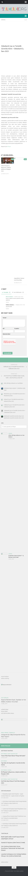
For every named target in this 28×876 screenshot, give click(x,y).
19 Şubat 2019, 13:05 (20, 304)
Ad (4, 328)
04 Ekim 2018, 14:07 (18, 296)
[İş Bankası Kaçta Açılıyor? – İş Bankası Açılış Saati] (4, 612)
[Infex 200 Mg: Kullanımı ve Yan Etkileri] (4, 492)
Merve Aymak (9, 296)
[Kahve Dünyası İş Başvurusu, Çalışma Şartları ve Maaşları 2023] (7, 160)
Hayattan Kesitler (12, 753)
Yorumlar (7, 292)
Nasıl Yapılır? (4, 732)
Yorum (5, 317)
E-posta (16, 328)
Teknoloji (12, 732)
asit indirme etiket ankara (7, 713)
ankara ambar (4, 862)
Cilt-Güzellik (4, 697)
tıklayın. (9, 146)
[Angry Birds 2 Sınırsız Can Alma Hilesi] (20, 216)
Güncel (3, 19)
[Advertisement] (14, 34)
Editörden (4, 753)
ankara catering (5, 678)
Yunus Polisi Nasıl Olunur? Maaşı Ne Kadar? (13, 755)
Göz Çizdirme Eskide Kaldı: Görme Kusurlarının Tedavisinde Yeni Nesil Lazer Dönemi (12, 848)
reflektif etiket (4, 709)
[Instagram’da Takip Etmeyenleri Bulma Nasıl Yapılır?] (14, 725)
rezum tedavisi (5, 676)
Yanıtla (7, 302)
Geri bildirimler (18, 292)
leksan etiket (4, 711)
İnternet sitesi (6, 334)
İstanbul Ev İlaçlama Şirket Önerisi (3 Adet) (13, 842)
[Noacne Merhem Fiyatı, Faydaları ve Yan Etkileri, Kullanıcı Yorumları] (14, 690)
